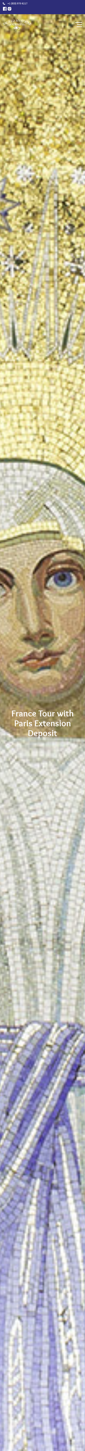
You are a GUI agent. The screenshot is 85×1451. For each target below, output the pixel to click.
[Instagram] (9, 9)
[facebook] (4, 9)
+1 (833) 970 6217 (17, 3)
